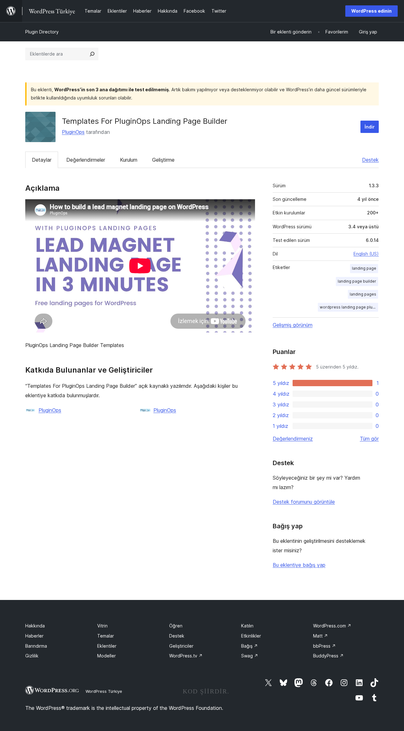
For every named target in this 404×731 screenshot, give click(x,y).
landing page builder (357, 281)
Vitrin (102, 625)
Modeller (106, 655)
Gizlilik (32, 655)
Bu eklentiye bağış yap (299, 565)
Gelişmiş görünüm (292, 325)
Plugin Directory (42, 31)
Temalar (105, 635)
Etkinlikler (251, 635)
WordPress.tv (186, 655)
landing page (364, 268)
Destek (370, 160)
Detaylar (41, 160)
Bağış (249, 646)
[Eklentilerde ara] (92, 54)
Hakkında (35, 625)
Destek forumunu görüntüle (304, 502)
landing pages (363, 294)
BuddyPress (328, 655)
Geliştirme (163, 160)
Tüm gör (369, 438)
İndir (370, 126)
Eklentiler (106, 646)
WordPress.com (332, 625)
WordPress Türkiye (104, 691)
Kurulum (128, 160)
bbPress (324, 646)
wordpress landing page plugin (349, 307)
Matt (320, 635)
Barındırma (36, 646)
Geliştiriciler (181, 646)
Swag (249, 655)
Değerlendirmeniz (293, 438)
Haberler (34, 635)
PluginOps (73, 132)
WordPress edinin (371, 11)
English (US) (366, 253)
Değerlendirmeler (85, 160)
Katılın (247, 625)
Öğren (175, 625)
